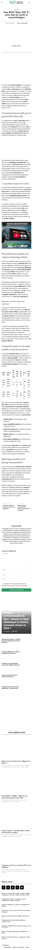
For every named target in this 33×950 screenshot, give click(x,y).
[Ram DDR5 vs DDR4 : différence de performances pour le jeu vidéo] (16, 782)
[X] (17, 887)
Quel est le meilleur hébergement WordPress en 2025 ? (15, 932)
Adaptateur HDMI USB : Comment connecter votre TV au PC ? (16, 926)
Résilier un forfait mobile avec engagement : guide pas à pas (16, 937)
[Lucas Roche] (16, 519)
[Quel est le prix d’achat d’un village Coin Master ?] (26, 675)
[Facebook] (3, 887)
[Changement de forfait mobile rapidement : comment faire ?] (26, 687)
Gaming (16, 9)
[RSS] (13, 887)
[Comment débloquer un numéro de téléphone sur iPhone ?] (26, 652)
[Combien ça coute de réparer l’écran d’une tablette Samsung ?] (26, 664)
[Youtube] (22, 887)
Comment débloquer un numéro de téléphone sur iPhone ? (11, 652)
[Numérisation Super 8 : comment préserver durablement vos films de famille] (26, 640)
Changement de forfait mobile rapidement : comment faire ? (10, 687)
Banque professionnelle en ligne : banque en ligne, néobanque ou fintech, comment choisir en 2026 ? (16, 620)
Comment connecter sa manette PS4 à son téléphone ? (8, 506)
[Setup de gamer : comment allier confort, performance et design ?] (16, 816)
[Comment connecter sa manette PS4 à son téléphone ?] (16, 851)
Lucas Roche (11, 23)
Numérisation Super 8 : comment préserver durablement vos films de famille (11, 640)
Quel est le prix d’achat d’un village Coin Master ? (9, 675)
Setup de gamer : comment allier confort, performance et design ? (23, 507)
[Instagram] (8, 887)
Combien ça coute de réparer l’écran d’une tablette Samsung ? (11, 664)
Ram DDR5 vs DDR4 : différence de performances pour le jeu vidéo (14, 797)
